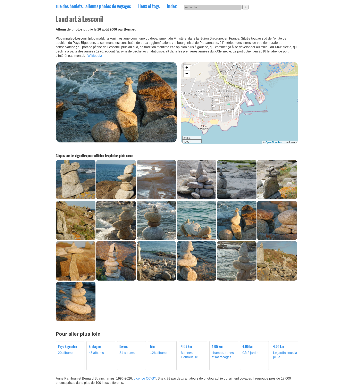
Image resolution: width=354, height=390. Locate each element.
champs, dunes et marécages (223, 352)
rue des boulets (93, 6)
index (172, 6)
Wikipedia (94, 55)
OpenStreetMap (274, 142)
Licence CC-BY (145, 378)
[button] (187, 68)
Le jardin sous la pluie (285, 352)
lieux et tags (149, 6)
